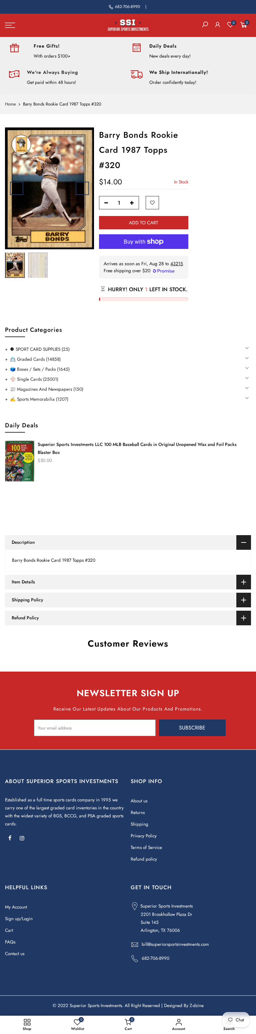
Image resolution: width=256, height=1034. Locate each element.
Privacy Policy (144, 836)
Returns (138, 812)
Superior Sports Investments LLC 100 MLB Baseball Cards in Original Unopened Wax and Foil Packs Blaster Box (137, 448)
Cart (9, 930)
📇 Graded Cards (35, 359)
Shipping (139, 824)
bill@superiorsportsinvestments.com (175, 944)
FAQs (10, 942)
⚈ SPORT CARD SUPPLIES (40, 349)
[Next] (82, 188)
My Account (16, 907)
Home (10, 104)
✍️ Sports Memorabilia (39, 399)
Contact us (14, 953)
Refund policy (144, 859)
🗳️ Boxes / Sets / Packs (40, 369)
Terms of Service (146, 847)
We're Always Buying (52, 72)
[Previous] (16, 188)
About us (139, 801)
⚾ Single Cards (34, 379)
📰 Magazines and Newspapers (46, 389)
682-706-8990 (127, 7)
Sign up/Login (19, 919)
